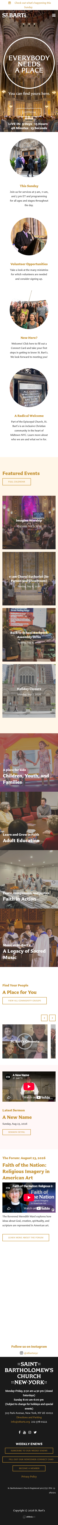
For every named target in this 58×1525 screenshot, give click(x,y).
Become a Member (29, 1468)
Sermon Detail (16, 1132)
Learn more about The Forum (25, 1237)
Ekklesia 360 (29, 1517)
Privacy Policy (29, 1476)
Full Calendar (16, 481)
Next (52, 1018)
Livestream (29, 112)
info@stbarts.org (20, 1421)
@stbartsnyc (31, 1353)
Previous (44, 1018)
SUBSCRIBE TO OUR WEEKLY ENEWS (29, 1450)
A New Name (17, 1117)
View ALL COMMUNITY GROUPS (24, 1000)
